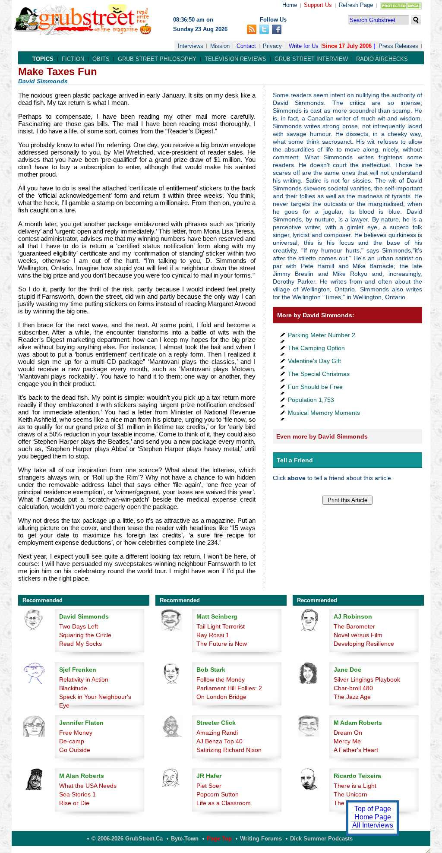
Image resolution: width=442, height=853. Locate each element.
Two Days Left (78, 626)
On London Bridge (221, 696)
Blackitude (73, 688)
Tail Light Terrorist (220, 626)
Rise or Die (74, 802)
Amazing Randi (217, 732)
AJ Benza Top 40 (219, 741)
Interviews (190, 46)
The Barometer (354, 626)
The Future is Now (221, 643)
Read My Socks (80, 643)
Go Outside (74, 749)
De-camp (71, 741)
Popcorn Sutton (217, 794)
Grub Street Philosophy (157, 59)
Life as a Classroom (223, 802)
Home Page (372, 817)
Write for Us (304, 46)
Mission (220, 46)
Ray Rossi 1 (212, 635)
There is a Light (355, 785)
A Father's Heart (356, 749)
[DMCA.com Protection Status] (399, 7)
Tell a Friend (295, 460)
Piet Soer (208, 785)
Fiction (73, 59)
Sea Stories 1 (77, 794)
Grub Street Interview (311, 59)
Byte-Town (185, 838)
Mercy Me (347, 741)
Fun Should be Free (315, 386)
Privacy (272, 46)
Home (289, 5)
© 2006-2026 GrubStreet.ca (127, 838)
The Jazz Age (352, 696)
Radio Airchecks (382, 59)
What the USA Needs (88, 785)
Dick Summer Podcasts (321, 838)
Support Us (318, 5)
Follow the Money (220, 679)
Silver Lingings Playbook (367, 679)
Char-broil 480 (353, 688)
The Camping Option (316, 347)
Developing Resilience (364, 643)
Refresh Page (356, 5)
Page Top (219, 838)
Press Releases (398, 46)
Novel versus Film (358, 635)
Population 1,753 (311, 399)
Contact (246, 46)
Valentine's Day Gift (314, 360)
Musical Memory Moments (324, 412)
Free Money (75, 732)
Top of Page (372, 808)
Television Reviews (235, 59)
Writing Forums (261, 838)
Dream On (348, 732)
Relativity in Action (83, 679)
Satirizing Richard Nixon (229, 749)
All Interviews (372, 825)
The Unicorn (350, 794)
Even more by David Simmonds (322, 436)
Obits (101, 59)
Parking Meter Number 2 (321, 335)
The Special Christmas (319, 373)
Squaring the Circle (85, 635)
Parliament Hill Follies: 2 (229, 688)
